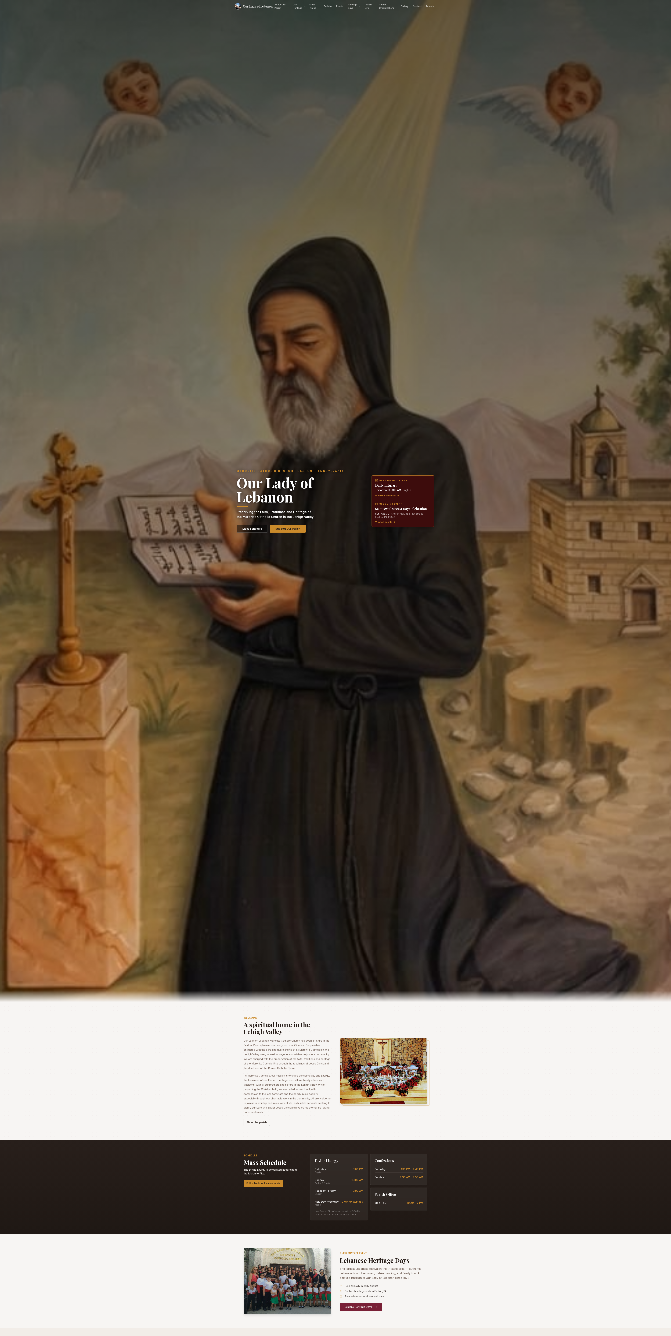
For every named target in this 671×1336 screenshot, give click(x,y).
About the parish (257, 1122)
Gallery (404, 6)
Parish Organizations (386, 6)
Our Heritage (297, 6)
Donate (430, 6)
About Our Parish (280, 6)
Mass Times (312, 6)
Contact (417, 6)
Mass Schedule (252, 528)
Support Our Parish (287, 528)
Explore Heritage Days (358, 1306)
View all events (383, 522)
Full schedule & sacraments (263, 1183)
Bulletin (328, 6)
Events (339, 6)
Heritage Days (352, 6)
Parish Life (368, 6)
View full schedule (385, 495)
